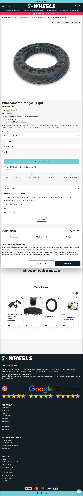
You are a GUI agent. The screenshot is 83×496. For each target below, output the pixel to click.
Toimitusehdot (6, 470)
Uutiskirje (4, 413)
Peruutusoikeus (7, 478)
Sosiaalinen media (7, 416)
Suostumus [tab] (14, 237)
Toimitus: (7, 167)
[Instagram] (37, 493)
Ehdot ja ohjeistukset (8, 475)
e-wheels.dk (5, 426)
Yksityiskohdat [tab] (41, 237)
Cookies (4, 481)
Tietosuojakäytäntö (8, 467)
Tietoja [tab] (68, 237)
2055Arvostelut (7, 113)
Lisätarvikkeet (24, 18)
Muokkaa (40, 263)
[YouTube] (46, 493)
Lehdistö (4, 451)
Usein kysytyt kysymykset (10, 445)
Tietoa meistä (6, 407)
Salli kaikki (67, 263)
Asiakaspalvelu (6, 440)
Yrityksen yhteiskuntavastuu (10, 462)
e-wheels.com (6, 432)
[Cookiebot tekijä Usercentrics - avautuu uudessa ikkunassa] (72, 231)
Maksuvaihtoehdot (7, 472)
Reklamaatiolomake (8, 464)
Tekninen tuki (6, 448)
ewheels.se (5, 421)
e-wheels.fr (5, 424)
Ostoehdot (5, 459)
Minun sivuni (6, 410)
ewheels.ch (5, 429)
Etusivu (13, 18)
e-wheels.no (5, 418)
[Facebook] (41, 493)
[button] (79, 22)
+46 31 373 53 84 (7, 443)
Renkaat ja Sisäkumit (38, 18)
